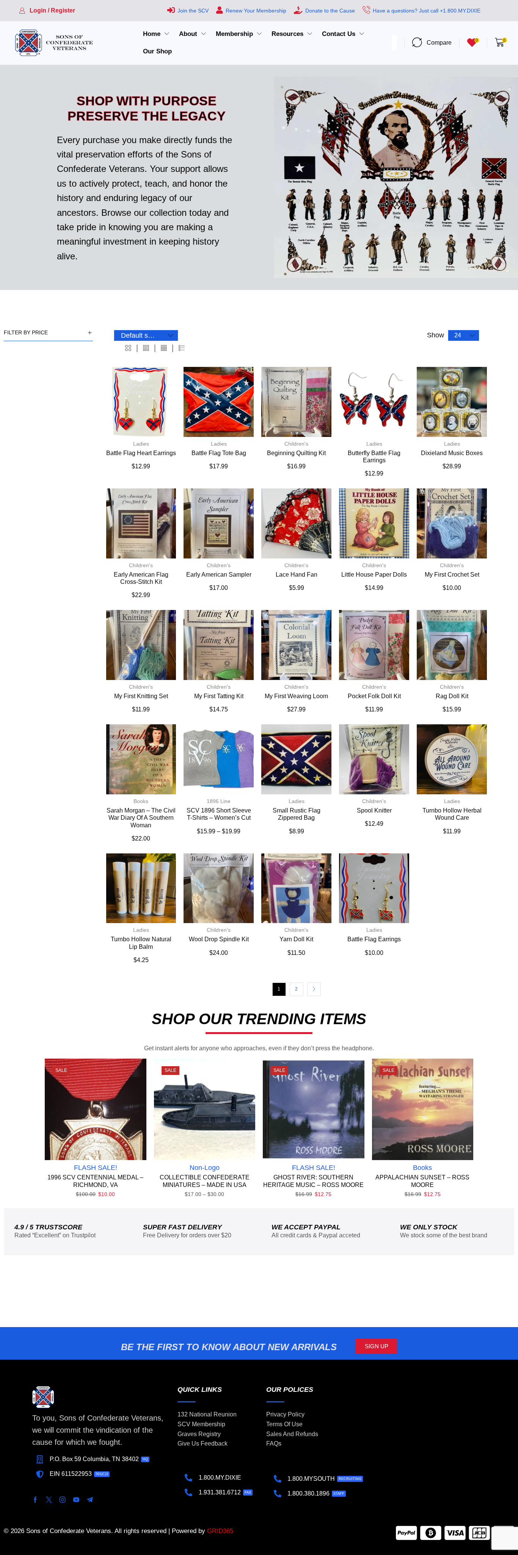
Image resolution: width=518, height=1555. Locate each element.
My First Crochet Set (452, 574)
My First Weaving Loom (296, 696)
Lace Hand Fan (296, 574)
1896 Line (219, 801)
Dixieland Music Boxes (452, 453)
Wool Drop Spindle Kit (219, 939)
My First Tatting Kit (218, 696)
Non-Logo (205, 1167)
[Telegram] (90, 1500)
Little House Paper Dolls (374, 574)
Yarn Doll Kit (296, 939)
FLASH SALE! (95, 1167)
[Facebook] (35, 1500)
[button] (47, 11)
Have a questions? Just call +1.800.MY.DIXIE (426, 11)
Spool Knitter (374, 810)
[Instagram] (63, 1500)
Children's (296, 444)
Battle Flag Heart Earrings (141, 453)
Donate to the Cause (330, 11)
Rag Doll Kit (452, 696)
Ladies (141, 444)
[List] (181, 348)
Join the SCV (193, 11)
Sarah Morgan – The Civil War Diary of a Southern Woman (141, 817)
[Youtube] (76, 1500)
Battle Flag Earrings (374, 939)
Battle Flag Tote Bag (219, 453)
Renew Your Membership (256, 11)
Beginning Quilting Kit (296, 453)
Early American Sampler (218, 574)
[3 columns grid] (146, 348)
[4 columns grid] (164, 348)
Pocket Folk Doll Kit (374, 696)
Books (140, 801)
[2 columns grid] (128, 348)
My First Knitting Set (141, 696)
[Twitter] (49, 1500)
